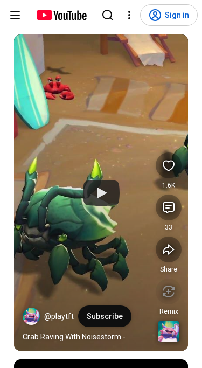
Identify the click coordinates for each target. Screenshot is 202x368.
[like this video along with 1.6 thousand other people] (169, 165)
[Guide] (15, 15)
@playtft (59, 316)
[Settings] (129, 15)
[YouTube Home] (61, 15)
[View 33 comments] (169, 207)
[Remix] (169, 291)
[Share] (169, 249)
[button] (31, 316)
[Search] (107, 15)
